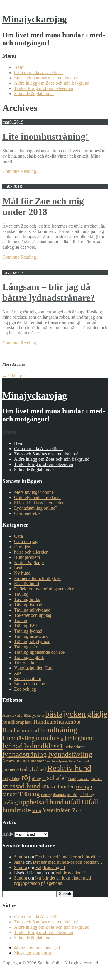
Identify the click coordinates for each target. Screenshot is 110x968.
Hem (18, 67)
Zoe (17, 673)
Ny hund (22, 573)
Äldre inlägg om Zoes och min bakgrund (51, 83)
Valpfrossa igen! (50, 867)
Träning (21, 620)
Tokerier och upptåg (32, 615)
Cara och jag (26, 541)
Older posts (15, 375)
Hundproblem (27, 557)
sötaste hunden (58, 786)
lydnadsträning (24, 754)
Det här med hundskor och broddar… (70, 856)
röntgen (39, 778)
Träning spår (25, 646)
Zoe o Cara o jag (29, 683)
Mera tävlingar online (34, 492)
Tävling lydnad (28, 604)
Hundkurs (44, 722)
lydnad (12, 746)
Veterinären (57, 810)
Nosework (12, 760)
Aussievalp (12, 715)
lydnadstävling (70, 754)
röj (26, 777)
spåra (96, 778)
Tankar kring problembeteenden (43, 88)
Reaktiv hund (26, 583)
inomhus (48, 738)
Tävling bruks (27, 599)
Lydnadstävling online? (35, 508)
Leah (18, 567)
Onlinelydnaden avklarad (37, 497)
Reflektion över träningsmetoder (44, 588)
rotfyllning (11, 778)
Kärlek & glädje (29, 562)
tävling (10, 802)
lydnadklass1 (43, 746)
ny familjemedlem (61, 761)
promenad (11, 769)
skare (72, 778)
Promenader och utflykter (37, 578)
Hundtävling (18, 738)
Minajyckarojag (34, 19)
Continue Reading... (21, 171)
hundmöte (68, 722)
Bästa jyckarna (34, 715)
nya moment (34, 761)
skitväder (83, 779)
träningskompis (53, 795)
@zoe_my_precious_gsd (37, 947)
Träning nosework (31, 636)
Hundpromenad (20, 730)
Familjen (22, 546)
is (62, 739)
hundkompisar (17, 722)
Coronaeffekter (28, 513)
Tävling (21, 594)
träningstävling (80, 794)
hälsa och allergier (31, 551)
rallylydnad (34, 769)
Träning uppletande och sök (39, 652)
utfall (72, 802)
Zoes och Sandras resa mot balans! (46, 77)
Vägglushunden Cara (33, 667)
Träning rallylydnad (32, 641)
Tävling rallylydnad (32, 609)
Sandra (20, 856)
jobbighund (79, 738)
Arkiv (7, 834)
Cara (18, 536)
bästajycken (65, 713)
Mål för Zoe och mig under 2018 (43, 206)
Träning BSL (26, 625)
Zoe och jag (25, 689)
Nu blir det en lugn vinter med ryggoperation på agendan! (52, 880)
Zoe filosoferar (27, 678)
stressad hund (21, 786)
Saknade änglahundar (34, 93)
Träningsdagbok (29, 657)
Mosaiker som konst (32, 952)
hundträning (58, 729)
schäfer (57, 777)
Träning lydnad (28, 631)
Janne (19, 862)
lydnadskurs (74, 747)
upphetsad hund (41, 802)
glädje (97, 713)
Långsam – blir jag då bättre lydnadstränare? (48, 292)
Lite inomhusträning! (45, 136)
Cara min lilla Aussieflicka (38, 72)
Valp (36, 810)
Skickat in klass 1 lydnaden (39, 502)
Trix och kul (25, 662)
